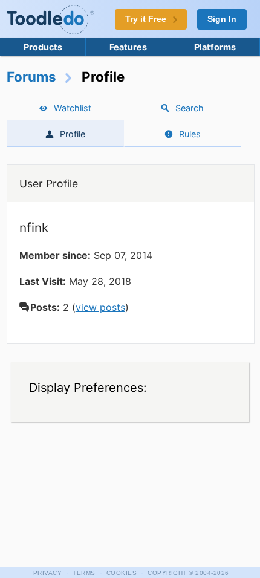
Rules (190, 134)
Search (189, 108)
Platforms (215, 47)
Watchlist (72, 108)
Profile (72, 134)
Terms (84, 573)
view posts (100, 307)
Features (128, 47)
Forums (31, 76)
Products (43, 47)
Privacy (47, 573)
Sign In (221, 19)
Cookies (121, 573)
